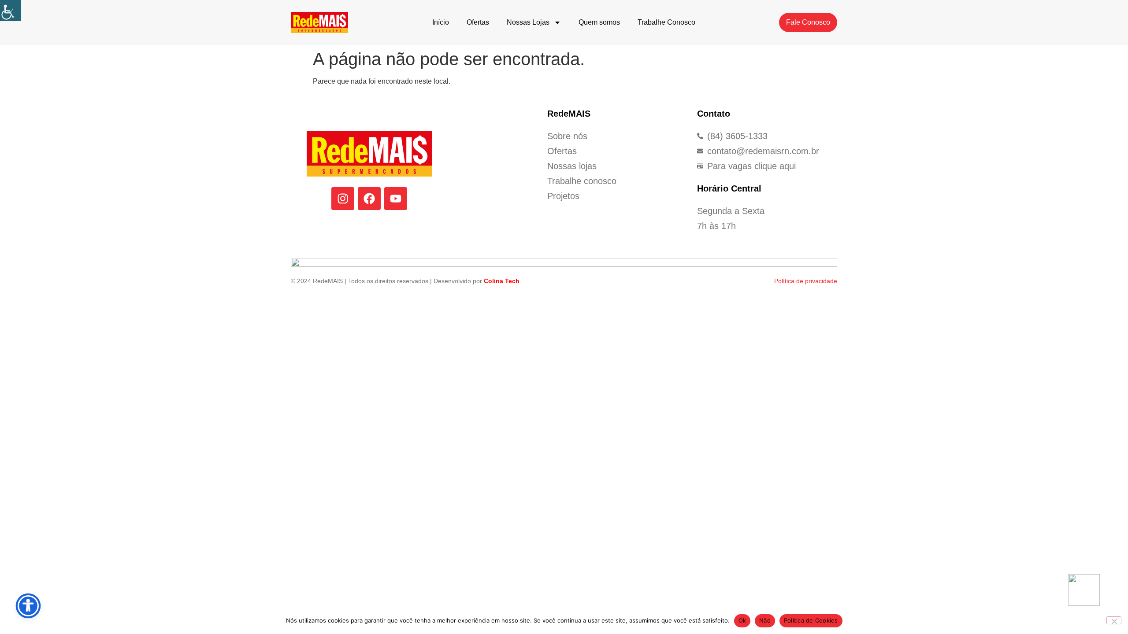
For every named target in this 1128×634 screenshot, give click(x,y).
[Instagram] (342, 198)
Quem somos (599, 22)
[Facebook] (369, 198)
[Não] (1113, 620)
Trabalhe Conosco (666, 22)
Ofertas (478, 22)
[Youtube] (395, 198)
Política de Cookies (811, 620)
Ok (742, 620)
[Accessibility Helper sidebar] (10, 10)
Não (765, 620)
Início (440, 22)
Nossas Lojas (528, 22)
